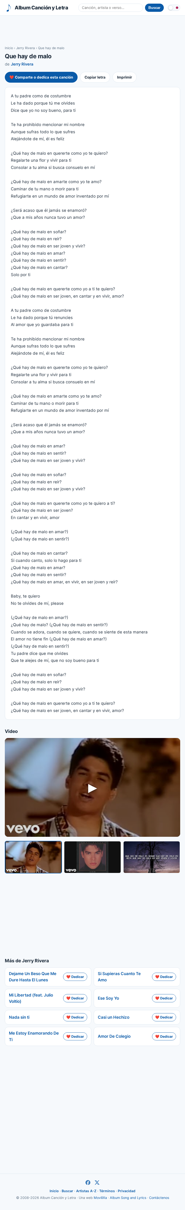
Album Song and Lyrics (128, 1198)
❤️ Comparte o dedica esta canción (41, 77)
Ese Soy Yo (108, 998)
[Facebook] (88, 1182)
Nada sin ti (19, 1017)
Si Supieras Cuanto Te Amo (119, 976)
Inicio (9, 48)
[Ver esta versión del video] (33, 857)
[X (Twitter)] (97, 1182)
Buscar (67, 1191)
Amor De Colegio (114, 1036)
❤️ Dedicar (75, 977)
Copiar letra (95, 77)
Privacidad (126, 1191)
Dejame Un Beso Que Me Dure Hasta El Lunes (32, 976)
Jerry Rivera (25, 48)
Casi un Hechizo (113, 1017)
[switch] (174, 8)
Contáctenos (159, 1198)
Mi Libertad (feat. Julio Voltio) (31, 998)
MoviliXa (100, 1198)
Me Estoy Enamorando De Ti (34, 1036)
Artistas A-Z (86, 1191)
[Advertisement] (92, 30)
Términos (107, 1191)
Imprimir (124, 77)
